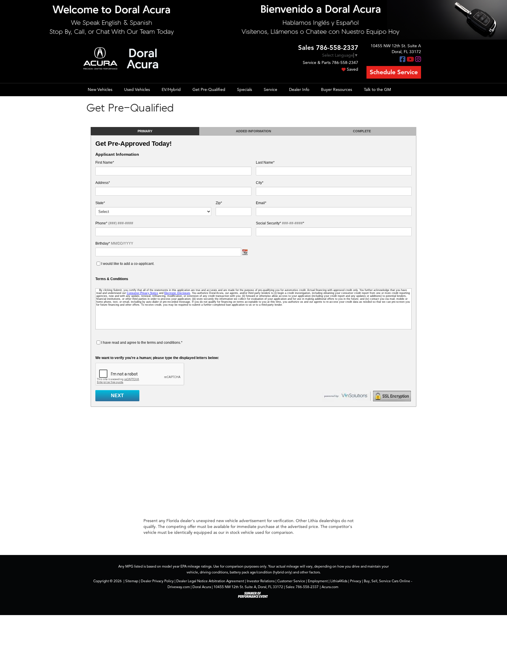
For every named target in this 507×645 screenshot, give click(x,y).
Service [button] (270, 89)
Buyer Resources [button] (336, 89)
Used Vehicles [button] (137, 89)
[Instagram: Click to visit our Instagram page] (418, 59)
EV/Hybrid (171, 89)
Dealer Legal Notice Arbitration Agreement (210, 581)
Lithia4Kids (338, 581)
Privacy (355, 581)
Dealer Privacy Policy (157, 581)
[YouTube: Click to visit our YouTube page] (410, 59)
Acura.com (330, 587)
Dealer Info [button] (299, 89)
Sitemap (131, 581)
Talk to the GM (377, 89)
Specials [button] (244, 89)
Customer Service (291, 581)
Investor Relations (261, 581)
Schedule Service (394, 72)
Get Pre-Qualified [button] (208, 89)
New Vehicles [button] (100, 89)
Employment (318, 581)
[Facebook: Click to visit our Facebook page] (402, 59)
